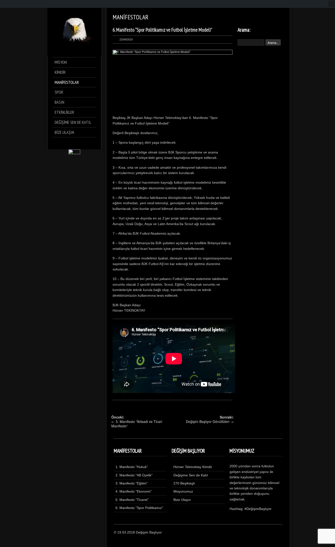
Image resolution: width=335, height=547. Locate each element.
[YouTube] (88, 143)
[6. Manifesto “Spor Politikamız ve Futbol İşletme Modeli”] (172, 81)
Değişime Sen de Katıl (190, 475)
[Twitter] (67, 143)
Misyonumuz (183, 491)
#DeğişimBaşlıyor (258, 509)
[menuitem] (331, 4)
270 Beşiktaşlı (184, 483)
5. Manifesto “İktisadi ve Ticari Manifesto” (136, 423)
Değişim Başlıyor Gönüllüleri (207, 421)
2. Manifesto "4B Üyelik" (134, 475)
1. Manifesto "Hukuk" (132, 467)
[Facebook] (61, 143)
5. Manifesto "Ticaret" (132, 500)
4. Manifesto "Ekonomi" (134, 491)
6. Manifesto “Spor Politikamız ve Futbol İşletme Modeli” (162, 29)
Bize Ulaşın (182, 500)
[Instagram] (81, 143)
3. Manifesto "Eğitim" (132, 483)
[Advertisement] (261, 129)
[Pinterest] (74, 143)
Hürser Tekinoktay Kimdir (192, 467)
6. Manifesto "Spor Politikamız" (139, 508)
